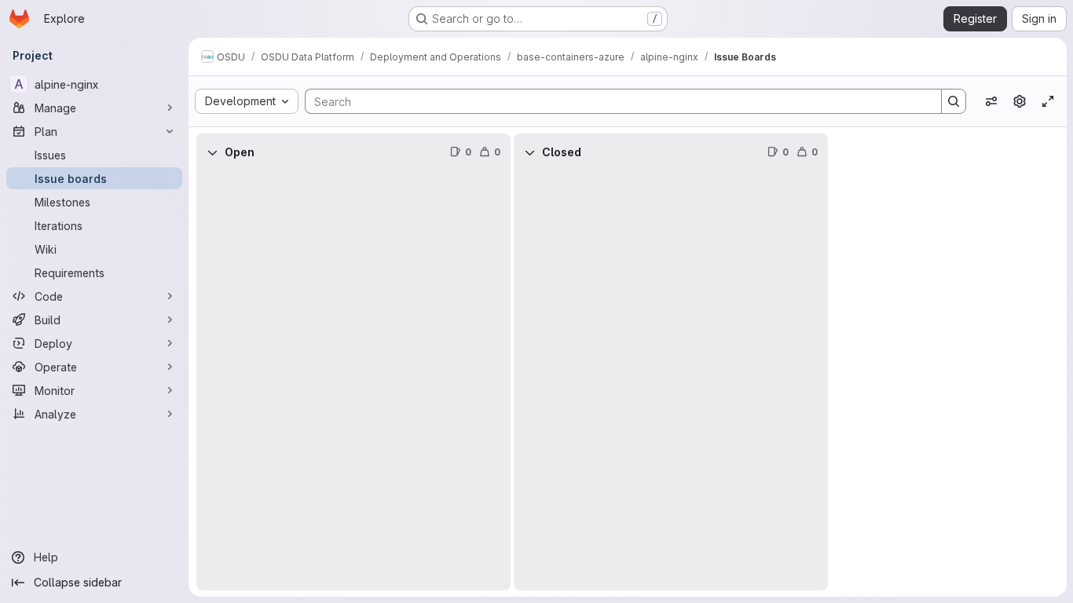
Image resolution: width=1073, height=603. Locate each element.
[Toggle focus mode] (1047, 101)
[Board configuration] (1019, 101)
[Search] (953, 101)
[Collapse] (212, 152)
